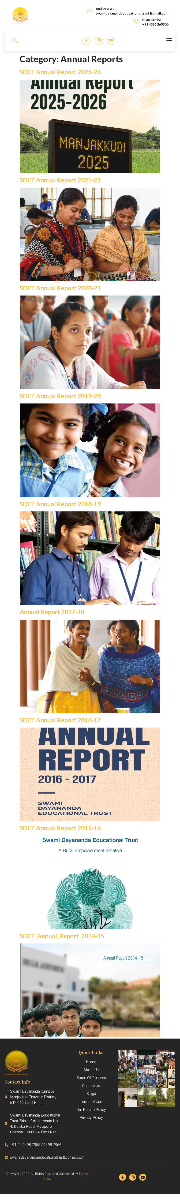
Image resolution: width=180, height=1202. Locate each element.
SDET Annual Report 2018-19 (60, 504)
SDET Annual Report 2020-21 (60, 288)
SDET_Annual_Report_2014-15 (62, 936)
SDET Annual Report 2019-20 (60, 396)
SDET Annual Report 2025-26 (60, 72)
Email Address (105, 8)
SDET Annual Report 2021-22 (60, 180)
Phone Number (151, 19)
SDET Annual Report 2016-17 (60, 720)
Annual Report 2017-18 (52, 612)
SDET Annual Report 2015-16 (60, 828)
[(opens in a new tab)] (90, 172)
